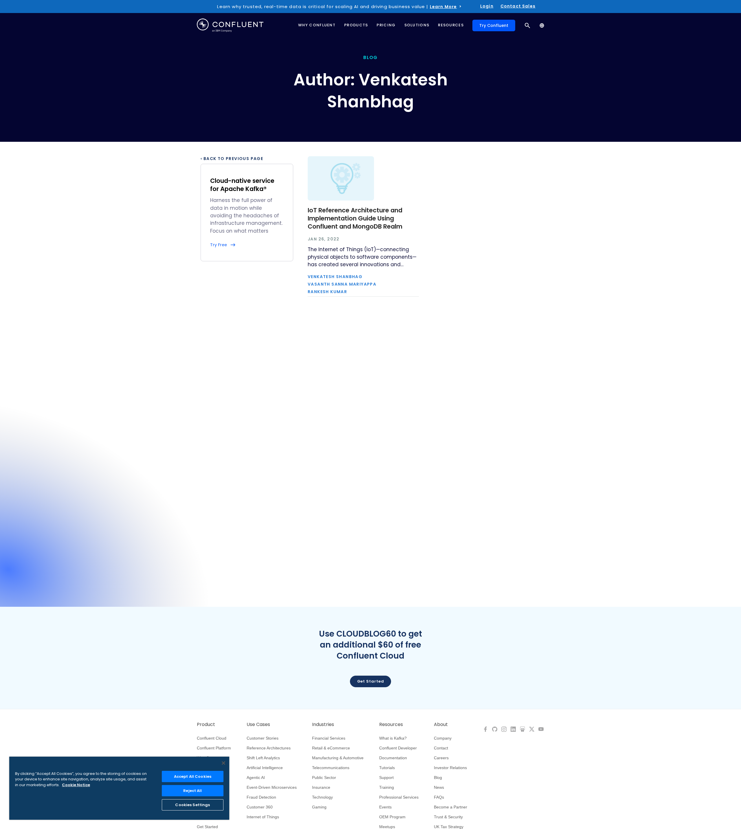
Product (206, 724)
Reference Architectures (269, 748)
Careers (441, 758)
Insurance (321, 787)
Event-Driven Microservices (272, 787)
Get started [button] (370, 681)
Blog (438, 777)
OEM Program (392, 817)
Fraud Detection (261, 797)
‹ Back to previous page (232, 158)
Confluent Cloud (211, 738)
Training (386, 787)
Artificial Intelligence (265, 767)
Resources (391, 724)
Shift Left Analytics (263, 758)
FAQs (439, 797)
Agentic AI (256, 777)
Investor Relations (450, 767)
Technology (322, 797)
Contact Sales (517, 6)
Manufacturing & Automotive (338, 758)
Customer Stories (262, 738)
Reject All (192, 790)
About (441, 724)
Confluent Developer (398, 748)
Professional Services (399, 797)
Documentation (393, 758)
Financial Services (328, 738)
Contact (441, 748)
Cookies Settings (192, 805)
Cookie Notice (76, 785)
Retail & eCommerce (331, 748)
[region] (119, 788)
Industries (323, 724)
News (439, 787)
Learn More (443, 7)
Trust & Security (448, 817)
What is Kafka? (393, 738)
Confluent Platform (214, 748)
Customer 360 (260, 807)
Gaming (319, 807)
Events (385, 807)
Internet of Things (263, 817)
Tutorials (387, 767)
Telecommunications (330, 767)
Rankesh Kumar (327, 291)
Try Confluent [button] (493, 25)
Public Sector (324, 777)
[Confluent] (230, 25)
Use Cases (258, 724)
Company (443, 738)
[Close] (223, 763)
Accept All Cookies (192, 776)
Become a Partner (450, 807)
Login (487, 6)
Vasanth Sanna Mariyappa (342, 284)
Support (386, 777)
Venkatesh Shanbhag (335, 276)
